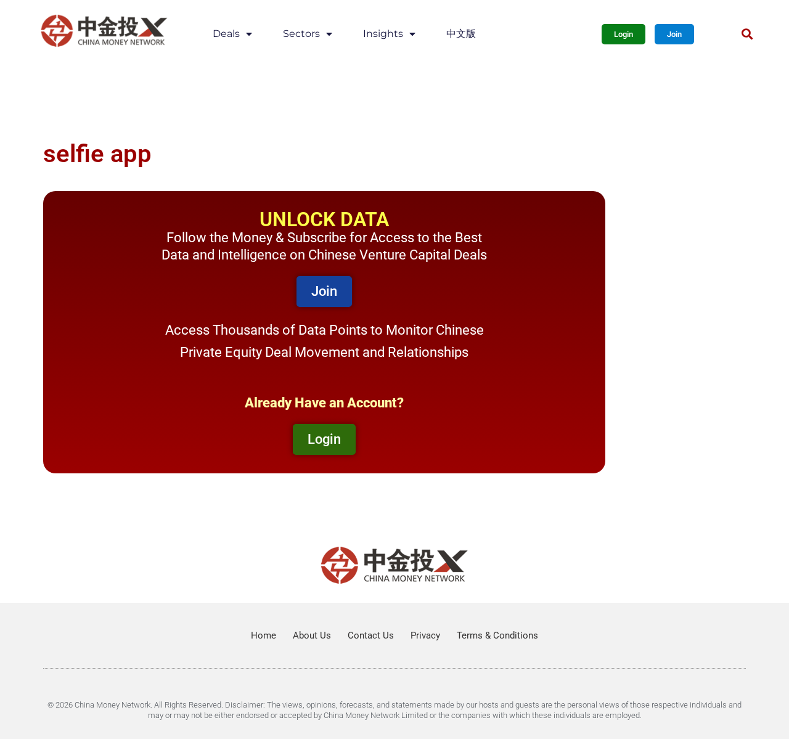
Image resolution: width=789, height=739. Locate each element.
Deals (226, 33)
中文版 (461, 33)
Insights (383, 33)
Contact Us (371, 635)
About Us (312, 635)
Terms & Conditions (497, 635)
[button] (747, 34)
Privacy (425, 635)
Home (263, 635)
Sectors (301, 33)
